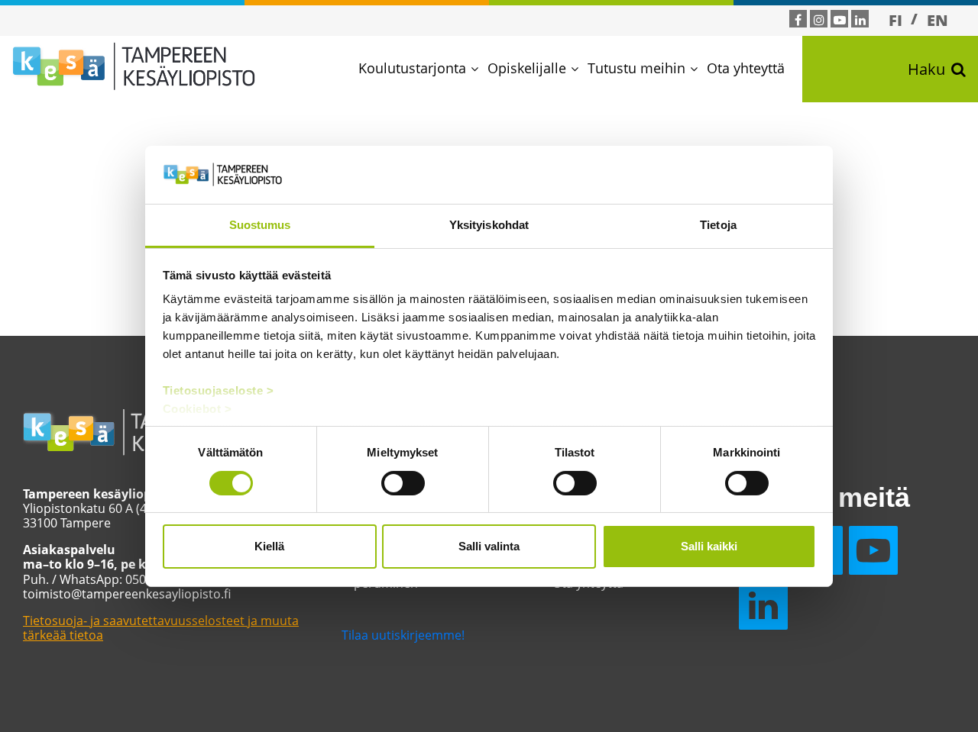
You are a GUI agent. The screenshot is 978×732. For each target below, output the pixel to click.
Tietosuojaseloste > (218, 390)
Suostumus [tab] (260, 224)
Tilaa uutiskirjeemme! (403, 635)
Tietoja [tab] (718, 224)
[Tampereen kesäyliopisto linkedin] (860, 19)
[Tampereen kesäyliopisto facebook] (798, 19)
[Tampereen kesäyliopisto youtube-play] (840, 19)
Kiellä (269, 546)
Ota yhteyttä (746, 68)
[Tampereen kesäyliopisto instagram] (819, 19)
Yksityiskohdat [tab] (489, 224)
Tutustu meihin (636, 68)
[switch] (403, 483)
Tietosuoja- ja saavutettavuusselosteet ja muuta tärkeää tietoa (161, 627)
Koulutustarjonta (412, 68)
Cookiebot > (197, 408)
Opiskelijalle (526, 68)
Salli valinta (489, 546)
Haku (926, 69)
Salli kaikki (709, 546)
